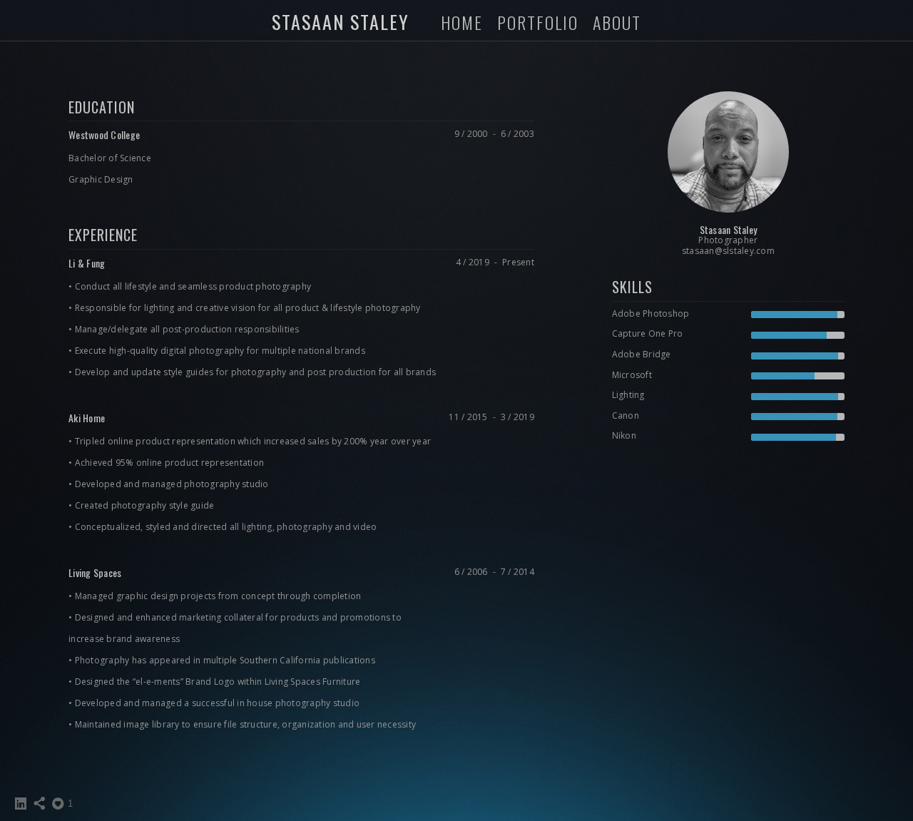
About (617, 22)
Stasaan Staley (340, 22)
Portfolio (537, 22)
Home (462, 22)
